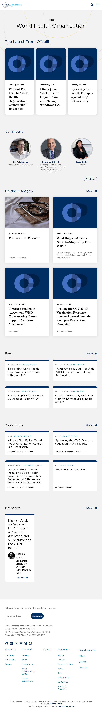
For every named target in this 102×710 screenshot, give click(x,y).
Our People (10, 660)
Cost (59, 673)
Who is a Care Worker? (24, 238)
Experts (47, 649)
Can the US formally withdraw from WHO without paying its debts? (74, 398)
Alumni (60, 655)
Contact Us (62, 682)
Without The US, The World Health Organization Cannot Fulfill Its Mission (24, 443)
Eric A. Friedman (20, 162)
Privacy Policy (56, 704)
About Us (10, 649)
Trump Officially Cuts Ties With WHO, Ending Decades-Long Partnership (74, 372)
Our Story (9, 655)
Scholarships (63, 677)
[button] (92, 5)
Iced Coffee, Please (66, 706)
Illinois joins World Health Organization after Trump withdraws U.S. (50, 97)
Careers (8, 664)
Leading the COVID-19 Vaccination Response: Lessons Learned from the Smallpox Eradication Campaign (74, 316)
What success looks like (70, 469)
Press (82, 656)
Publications (27, 664)
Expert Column (87, 650)
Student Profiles (65, 664)
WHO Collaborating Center (28, 671)
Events (82, 662)
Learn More (20, 577)
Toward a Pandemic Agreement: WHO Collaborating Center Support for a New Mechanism (23, 316)
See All (90, 191)
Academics (63, 649)
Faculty (61, 660)
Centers (25, 655)
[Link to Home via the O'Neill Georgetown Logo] (12, 7)
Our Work (27, 649)
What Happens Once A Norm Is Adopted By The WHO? (73, 242)
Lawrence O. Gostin (51, 162)
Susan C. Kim (82, 162)
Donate (83, 667)
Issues (51, 20)
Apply (60, 669)
